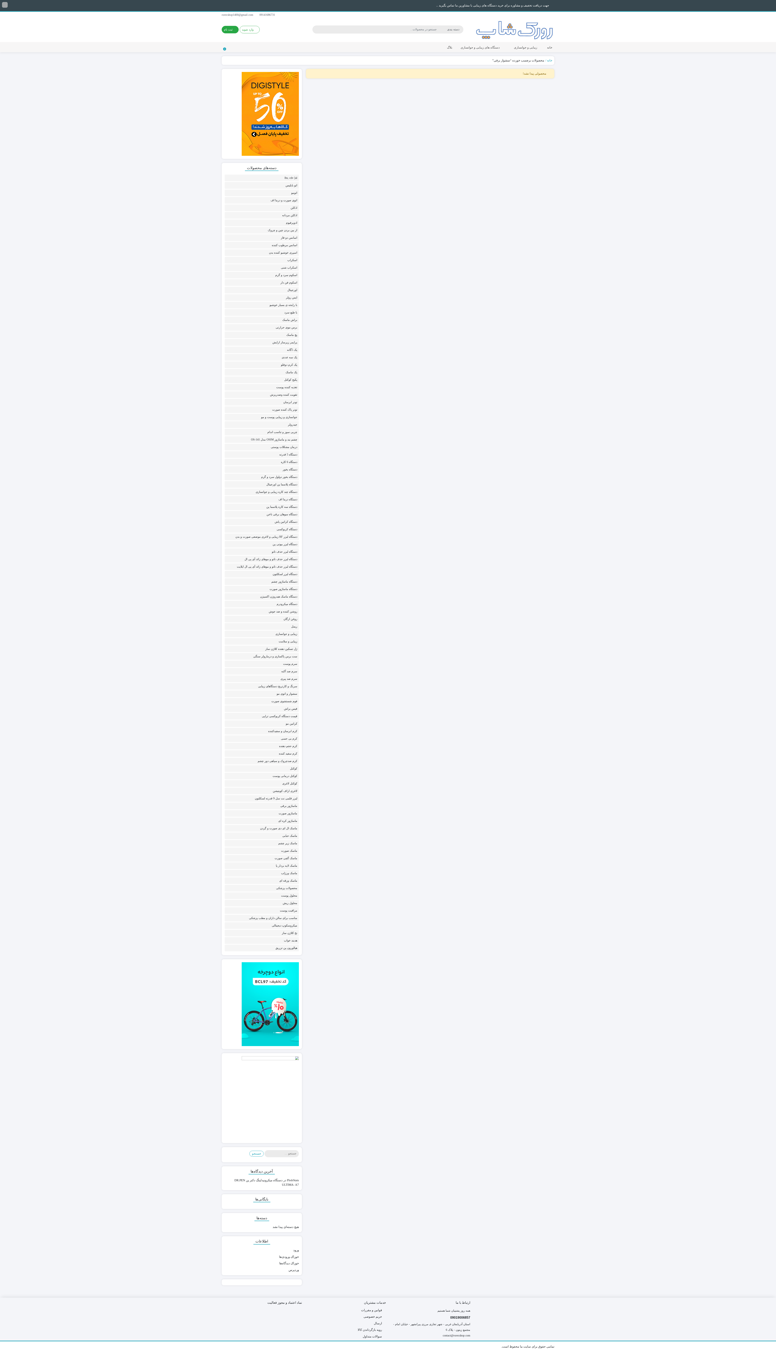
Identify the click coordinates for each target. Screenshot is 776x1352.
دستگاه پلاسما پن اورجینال (281, 484)
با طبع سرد (290, 312)
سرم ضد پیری (288, 678)
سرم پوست (290, 663)
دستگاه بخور (290, 469)
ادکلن (294, 207)
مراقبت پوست (288, 910)
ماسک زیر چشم (287, 843)
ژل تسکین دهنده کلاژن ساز (281, 648)
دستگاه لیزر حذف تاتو (284, 551)
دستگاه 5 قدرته (288, 454)
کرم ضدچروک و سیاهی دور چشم (277, 761)
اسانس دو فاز (289, 237)
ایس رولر (291, 297)
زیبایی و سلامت (288, 641)
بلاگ (449, 47)
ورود (296, 1250)
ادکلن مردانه (289, 215)
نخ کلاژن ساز (289, 933)
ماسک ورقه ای (288, 880)
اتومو (294, 192)
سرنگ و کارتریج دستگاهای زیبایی (277, 686)
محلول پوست (289, 895)
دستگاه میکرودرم (287, 604)
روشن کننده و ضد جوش (283, 611)
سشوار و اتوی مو (287, 693)
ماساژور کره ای (287, 820)
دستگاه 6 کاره (289, 462)
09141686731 (267, 14)
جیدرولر (292, 424)
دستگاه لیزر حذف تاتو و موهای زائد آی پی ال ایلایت (267, 566)
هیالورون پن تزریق (286, 947)
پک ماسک (291, 372)
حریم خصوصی (373, 1316)
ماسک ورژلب (289, 873)
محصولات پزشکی (286, 888)
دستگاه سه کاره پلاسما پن (281, 506)
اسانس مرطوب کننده (284, 245)
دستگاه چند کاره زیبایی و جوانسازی (276, 491)
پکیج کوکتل (290, 379)
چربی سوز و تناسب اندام (282, 432)
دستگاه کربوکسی (287, 529)
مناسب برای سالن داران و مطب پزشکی (273, 918)
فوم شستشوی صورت (284, 701)
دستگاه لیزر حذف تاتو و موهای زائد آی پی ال (271, 559)
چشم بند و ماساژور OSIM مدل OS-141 (274, 439)
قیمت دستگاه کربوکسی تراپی (279, 716)
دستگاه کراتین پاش (286, 521)
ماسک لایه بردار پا (286, 865)
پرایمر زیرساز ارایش (284, 342)
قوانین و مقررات (371, 1310)
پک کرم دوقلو (289, 364)
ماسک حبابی (289, 835)
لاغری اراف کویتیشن (285, 790)
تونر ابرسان (290, 402)
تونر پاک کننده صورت (284, 409)
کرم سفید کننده (288, 753)
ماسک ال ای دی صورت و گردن (278, 828)
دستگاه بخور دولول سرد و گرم (279, 476)
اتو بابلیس (291, 185)
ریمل (294, 626)
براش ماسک (289, 319)
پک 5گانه (292, 349)
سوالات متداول (372, 1336)
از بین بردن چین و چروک (282, 230)
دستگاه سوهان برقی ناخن (282, 514)
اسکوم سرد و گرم (286, 275)
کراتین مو (291, 723)
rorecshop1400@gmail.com (238, 14)
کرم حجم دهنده (288, 746)
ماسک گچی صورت (286, 858)
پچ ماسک (291, 334)
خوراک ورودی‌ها (289, 1256)
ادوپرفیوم (291, 222)
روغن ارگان (290, 619)
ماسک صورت (289, 850)
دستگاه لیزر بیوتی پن (285, 544)
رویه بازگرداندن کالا (370, 1329)
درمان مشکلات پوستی (284, 447)
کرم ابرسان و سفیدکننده (282, 731)
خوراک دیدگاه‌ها (289, 1263)
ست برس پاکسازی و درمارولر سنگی (275, 656)
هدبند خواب (290, 940)
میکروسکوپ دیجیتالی (284, 925)
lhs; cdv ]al (291, 177)
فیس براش (290, 708)
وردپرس (294, 1270)
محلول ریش (290, 903)
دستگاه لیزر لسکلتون (285, 574)
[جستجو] (316, 29)
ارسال (378, 1323)
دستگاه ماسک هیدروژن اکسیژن (278, 596)
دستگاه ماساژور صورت (283, 589)
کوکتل (293, 768)
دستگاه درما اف (287, 499)
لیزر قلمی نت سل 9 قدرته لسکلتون (276, 798)
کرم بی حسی (289, 738)
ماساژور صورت (288, 813)
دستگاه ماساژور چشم (284, 581)
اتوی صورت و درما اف (284, 200)
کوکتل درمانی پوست (285, 776)
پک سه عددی (289, 357)
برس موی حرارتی (286, 327)
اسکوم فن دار (288, 282)
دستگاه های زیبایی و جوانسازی (480, 47)
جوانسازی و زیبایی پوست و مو (279, 417)
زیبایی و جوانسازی (525, 47)
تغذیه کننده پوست (286, 387)
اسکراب (292, 260)
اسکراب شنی (289, 267)
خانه (549, 47)
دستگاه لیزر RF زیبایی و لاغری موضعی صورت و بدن (266, 536)
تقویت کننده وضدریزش (283, 394)
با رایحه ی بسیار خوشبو (283, 305)
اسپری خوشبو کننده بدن (283, 252)
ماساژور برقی (288, 805)
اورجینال (292, 290)
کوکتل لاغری (289, 783)
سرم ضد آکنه (289, 671)
